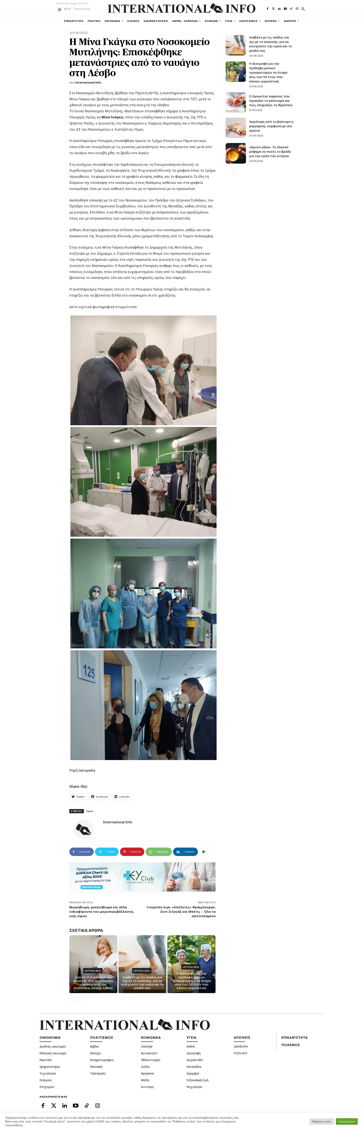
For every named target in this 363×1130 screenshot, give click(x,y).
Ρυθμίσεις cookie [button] (321, 1121)
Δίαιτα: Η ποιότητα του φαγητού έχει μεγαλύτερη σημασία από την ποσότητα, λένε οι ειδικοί (93, 982)
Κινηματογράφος (102, 1060)
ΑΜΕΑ (191, 1046)
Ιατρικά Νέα (195, 1060)
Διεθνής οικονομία (52, 1046)
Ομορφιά (193, 1073)
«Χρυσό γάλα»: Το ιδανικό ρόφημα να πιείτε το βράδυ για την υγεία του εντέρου (270, 151)
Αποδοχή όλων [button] (346, 1121)
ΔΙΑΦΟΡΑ (241, 1046)
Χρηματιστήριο (49, 1067)
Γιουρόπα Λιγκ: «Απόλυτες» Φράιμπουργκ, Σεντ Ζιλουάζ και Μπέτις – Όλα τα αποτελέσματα (181, 911)
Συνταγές (147, 1087)
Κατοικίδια (194, 1067)
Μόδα (145, 1080)
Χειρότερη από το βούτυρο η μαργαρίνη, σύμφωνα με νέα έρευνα (271, 125)
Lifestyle (147, 1046)
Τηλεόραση (97, 1073)
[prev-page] (72, 1000)
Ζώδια (145, 1067)
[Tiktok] (291, 8)
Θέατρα (95, 1053)
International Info (88, 82)
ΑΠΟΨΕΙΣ (242, 1037)
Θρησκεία (147, 1073)
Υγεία (89, 811)
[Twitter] (273, 8)
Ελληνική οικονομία (52, 1053)
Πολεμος (290, 1045)
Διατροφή (194, 1053)
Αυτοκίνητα (149, 1053)
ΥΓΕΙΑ (192, 1037)
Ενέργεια (45, 1080)
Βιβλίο (94, 1046)
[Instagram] (297, 8)
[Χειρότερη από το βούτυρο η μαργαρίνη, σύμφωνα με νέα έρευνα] (236, 128)
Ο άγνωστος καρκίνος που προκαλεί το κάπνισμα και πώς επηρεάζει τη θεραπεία (270, 100)
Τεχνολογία (47, 1073)
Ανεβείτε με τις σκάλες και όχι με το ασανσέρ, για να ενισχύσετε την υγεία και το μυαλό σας (142, 982)
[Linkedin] (279, 8)
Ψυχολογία (194, 1087)
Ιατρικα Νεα (93, 970)
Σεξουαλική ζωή (197, 1080)
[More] (203, 852)
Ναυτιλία (45, 1060)
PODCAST (241, 1053)
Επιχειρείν (46, 1087)
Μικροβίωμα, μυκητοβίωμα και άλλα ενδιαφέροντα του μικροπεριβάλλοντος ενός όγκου (101, 911)
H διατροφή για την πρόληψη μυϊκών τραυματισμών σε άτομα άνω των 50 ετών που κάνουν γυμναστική (191, 980)
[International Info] (86, 829)
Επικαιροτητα (294, 1037)
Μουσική (96, 1067)
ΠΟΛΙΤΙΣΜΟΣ (101, 1037)
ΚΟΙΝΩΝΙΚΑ (151, 1037)
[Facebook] (267, 8)
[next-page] (78, 1000)
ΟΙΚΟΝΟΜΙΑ (50, 1037)
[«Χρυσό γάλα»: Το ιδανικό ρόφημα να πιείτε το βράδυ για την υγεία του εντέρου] (236, 153)
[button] (303, 9)
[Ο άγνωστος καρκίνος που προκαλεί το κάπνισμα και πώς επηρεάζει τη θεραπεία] (236, 102)
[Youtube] (285, 8)
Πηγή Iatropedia (82, 770)
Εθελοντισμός (150, 1060)
